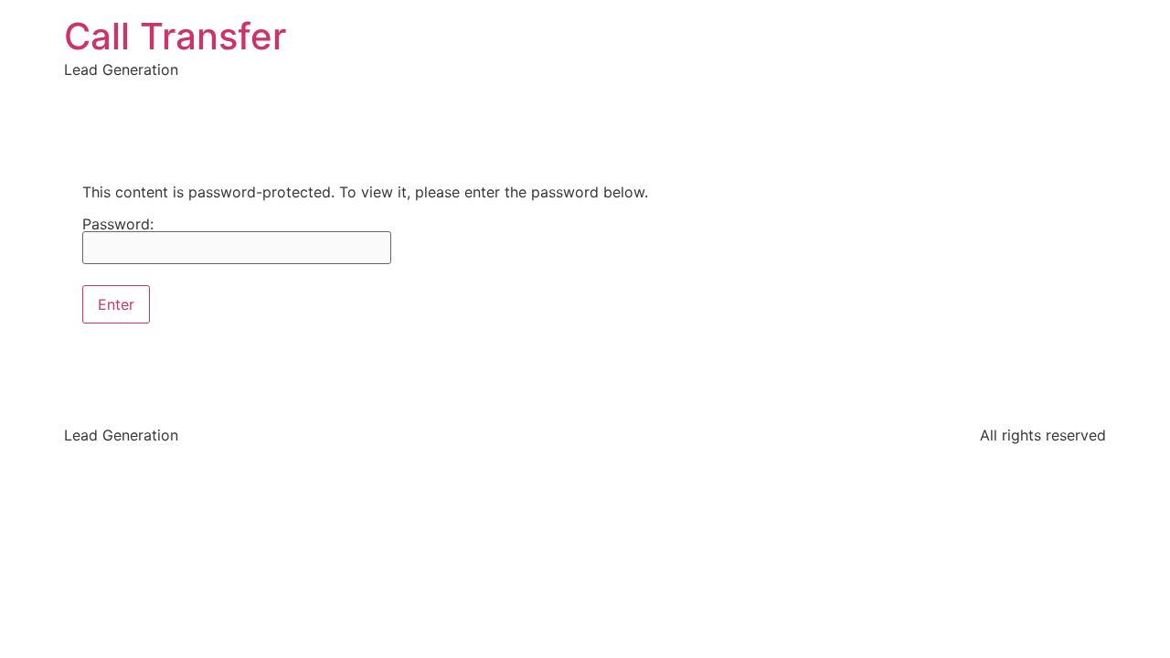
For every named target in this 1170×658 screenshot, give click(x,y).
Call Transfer (175, 36)
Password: (118, 225)
